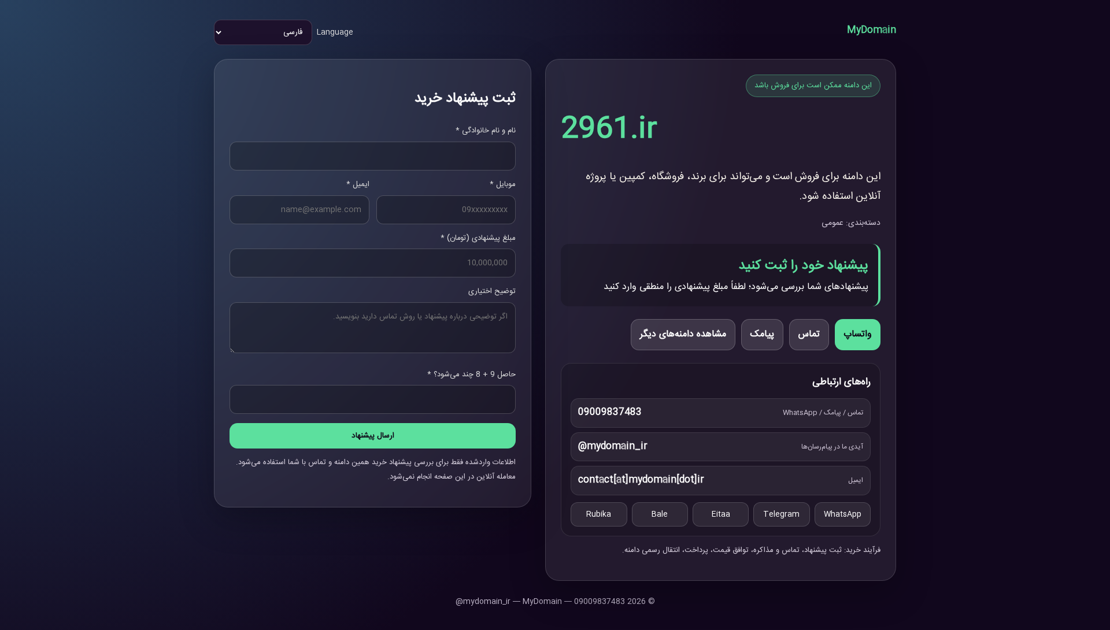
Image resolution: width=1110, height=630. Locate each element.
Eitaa (721, 514)
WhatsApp (842, 514)
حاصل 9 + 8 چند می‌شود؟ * (471, 374)
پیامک (762, 334)
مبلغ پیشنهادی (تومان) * (478, 238)
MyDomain (871, 30)
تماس (809, 334)
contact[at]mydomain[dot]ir (641, 480)
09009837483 (610, 412)
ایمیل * (357, 184)
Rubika (598, 514)
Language (335, 32)
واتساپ (857, 334)
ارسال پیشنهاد (373, 435)
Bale (660, 514)
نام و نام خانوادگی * (486, 130)
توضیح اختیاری (492, 291)
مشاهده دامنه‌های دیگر (683, 334)
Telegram (781, 514)
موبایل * (503, 184)
